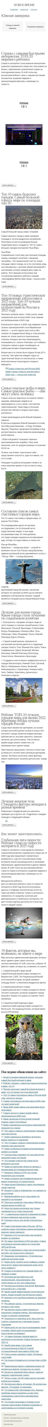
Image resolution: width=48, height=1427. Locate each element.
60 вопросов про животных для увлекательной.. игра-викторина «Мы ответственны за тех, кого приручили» (18, 1279)
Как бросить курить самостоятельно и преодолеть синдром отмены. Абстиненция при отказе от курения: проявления (23, 1312)
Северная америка (35, 26)
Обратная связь (8, 1424)
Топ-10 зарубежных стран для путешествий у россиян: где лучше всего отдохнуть (23, 1251)
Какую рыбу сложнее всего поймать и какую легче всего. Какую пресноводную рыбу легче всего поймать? (23, 1264)
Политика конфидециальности (13, 1421)
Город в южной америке (12, 26)
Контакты (6, 1418)
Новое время (24, 5)
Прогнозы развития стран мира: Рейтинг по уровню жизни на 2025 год (22, 1204)
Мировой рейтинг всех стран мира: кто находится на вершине (20, 1198)
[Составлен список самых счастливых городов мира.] (24, 571)
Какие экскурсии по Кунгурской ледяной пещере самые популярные (20, 1120)
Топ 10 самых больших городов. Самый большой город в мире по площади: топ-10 (21, 198)
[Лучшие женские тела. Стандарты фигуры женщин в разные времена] (24, 821)
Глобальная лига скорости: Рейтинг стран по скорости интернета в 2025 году (21, 842)
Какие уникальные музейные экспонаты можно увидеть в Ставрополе (21, 1138)
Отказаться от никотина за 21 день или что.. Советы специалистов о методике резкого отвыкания (22, 1321)
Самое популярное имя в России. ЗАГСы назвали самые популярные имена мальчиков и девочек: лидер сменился (23, 1229)
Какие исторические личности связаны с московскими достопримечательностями (21, 1168)
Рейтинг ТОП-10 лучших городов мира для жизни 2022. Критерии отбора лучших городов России (23, 719)
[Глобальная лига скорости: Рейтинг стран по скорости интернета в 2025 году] (24, 923)
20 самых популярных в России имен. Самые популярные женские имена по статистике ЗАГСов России (23, 1244)
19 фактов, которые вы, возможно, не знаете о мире (21, 952)
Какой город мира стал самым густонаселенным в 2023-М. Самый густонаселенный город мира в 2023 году (20, 1348)
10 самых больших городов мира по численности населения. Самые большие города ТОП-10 (23, 1339)
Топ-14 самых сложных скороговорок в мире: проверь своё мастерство (23, 1144)
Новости (24, 9)
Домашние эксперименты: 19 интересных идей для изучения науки (22, 1257)
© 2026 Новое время (10, 1414)
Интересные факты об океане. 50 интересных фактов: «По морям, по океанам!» (24, 1385)
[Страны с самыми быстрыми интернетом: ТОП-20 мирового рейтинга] (24, 134)
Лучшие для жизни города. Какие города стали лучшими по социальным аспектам (23, 615)
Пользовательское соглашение (19, 1418)
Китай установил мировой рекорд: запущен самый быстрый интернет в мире (22, 1079)
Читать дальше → (9, 185)
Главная (14, 9)
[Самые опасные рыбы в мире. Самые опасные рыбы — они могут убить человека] (24, 485)
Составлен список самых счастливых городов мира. (20, 512)
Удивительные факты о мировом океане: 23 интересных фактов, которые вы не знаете (22, 1368)
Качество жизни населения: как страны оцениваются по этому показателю (20, 1210)
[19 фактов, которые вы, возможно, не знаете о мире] (24, 1037)
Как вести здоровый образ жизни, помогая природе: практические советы (22, 1373)
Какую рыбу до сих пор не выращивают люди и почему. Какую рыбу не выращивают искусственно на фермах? (23, 1330)
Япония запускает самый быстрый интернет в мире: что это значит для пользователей (23, 1091)
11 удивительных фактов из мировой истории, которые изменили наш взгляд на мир (23, 1216)
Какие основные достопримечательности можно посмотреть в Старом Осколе (21, 1180)
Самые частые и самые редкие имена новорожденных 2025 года (19, 1114)
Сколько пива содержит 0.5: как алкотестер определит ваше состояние (22, 1156)
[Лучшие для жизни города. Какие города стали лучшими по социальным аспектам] (24, 690)
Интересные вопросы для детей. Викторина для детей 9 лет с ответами (23, 1287)
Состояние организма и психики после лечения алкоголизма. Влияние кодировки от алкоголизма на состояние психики (21, 1404)
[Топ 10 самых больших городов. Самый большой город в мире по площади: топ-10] (24, 217)
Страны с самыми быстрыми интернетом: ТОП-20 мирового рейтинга (23, 56)
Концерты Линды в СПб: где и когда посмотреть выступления (19, 1174)
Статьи (34, 9)
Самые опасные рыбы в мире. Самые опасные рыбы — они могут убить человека (23, 390)
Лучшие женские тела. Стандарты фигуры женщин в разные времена (23, 804)
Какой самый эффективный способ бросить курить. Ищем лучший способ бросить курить (22, 1293)
